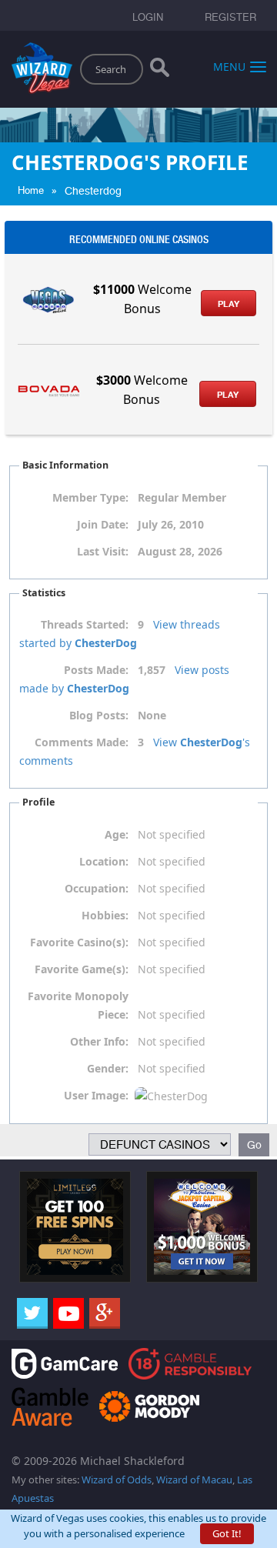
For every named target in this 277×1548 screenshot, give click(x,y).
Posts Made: (96, 669)
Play (228, 304)
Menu (229, 65)
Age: (116, 834)
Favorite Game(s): (81, 969)
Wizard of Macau (194, 1479)
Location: (103, 861)
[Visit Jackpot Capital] (202, 1226)
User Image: (96, 1095)
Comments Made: (81, 742)
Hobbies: (105, 915)
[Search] (159, 71)
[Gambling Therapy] (149, 1405)
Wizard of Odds (117, 1479)
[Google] (104, 1313)
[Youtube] (68, 1313)
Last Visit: (102, 551)
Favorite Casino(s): (79, 942)
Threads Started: (84, 624)
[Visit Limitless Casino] (75, 1226)
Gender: (107, 1068)
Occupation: (96, 888)
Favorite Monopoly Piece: (78, 1005)
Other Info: (99, 1041)
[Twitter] (32, 1313)
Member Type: (90, 497)
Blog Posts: (98, 715)
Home (31, 190)
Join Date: (102, 524)
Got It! (227, 1533)
